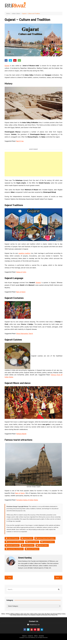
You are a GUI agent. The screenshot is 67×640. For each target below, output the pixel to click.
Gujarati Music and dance (15, 549)
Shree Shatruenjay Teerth (24, 333)
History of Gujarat (33, 549)
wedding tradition (24, 253)
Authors (36, 635)
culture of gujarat (13, 538)
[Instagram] (38, 629)
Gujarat (7, 65)
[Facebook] (24, 629)
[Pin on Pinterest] (14, 60)
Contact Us (30, 635)
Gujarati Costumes (13, 545)
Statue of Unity (21, 272)
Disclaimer (41, 635)
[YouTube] (31, 629)
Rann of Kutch (20, 292)
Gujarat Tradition (33, 542)
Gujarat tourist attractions (15, 542)
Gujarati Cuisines (28, 545)
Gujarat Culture (27, 538)
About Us (24, 635)
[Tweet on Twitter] (10, 60)
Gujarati (38, 282)
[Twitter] (28, 629)
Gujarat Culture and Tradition (45, 538)
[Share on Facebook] (6, 60)
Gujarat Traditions (48, 542)
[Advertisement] (33, 164)
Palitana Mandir (21, 434)
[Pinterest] (35, 629)
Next (57, 577)
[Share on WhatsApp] (19, 60)
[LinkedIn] (41, 629)
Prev (9, 577)
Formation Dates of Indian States (27, 500)
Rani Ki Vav (20, 141)
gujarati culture (42, 545)
